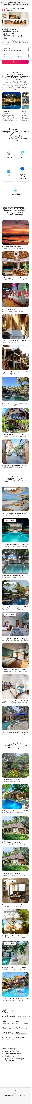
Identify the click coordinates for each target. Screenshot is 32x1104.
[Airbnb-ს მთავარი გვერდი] (3, 9)
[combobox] (15, 50)
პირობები (23, 1095)
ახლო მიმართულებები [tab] (8, 1016)
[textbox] (9, 56)
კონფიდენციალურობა (11, 1095)
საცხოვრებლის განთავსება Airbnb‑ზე (15, 9)
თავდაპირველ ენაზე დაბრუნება (19, 4)
